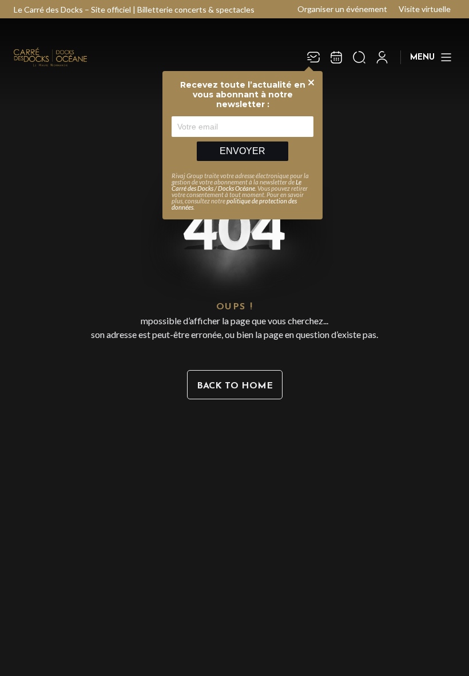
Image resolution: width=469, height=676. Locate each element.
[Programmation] (336, 57)
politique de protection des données (234, 204)
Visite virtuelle (425, 9)
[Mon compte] (382, 57)
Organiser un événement (342, 9)
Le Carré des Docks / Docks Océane (236, 185)
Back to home (235, 386)
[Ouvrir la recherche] (359, 57)
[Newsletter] (313, 57)
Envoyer (242, 151)
